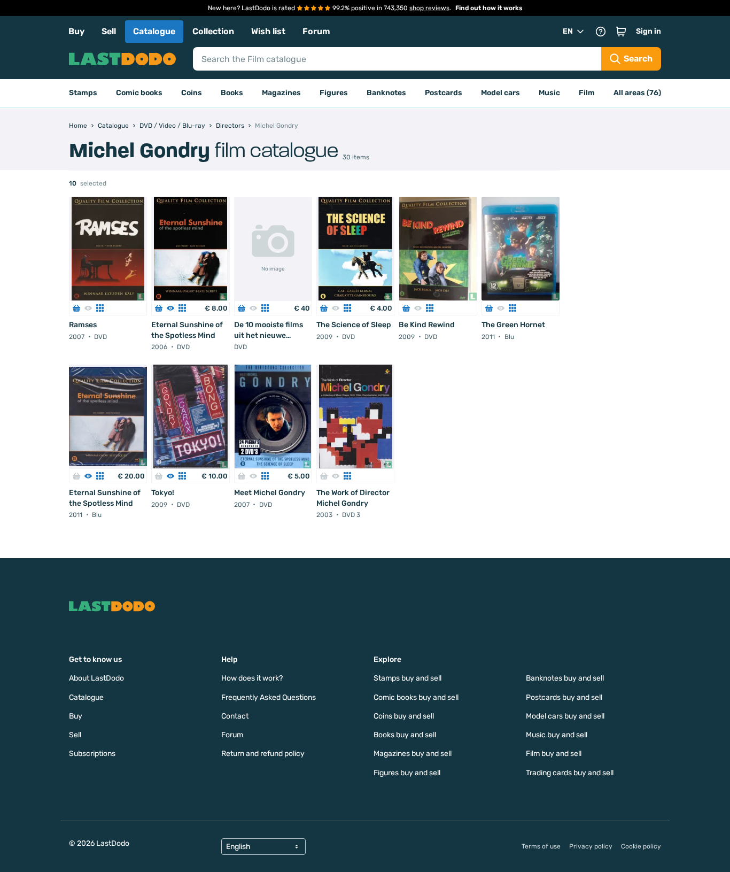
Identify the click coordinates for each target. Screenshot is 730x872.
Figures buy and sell (407, 772)
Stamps (83, 92)
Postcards (443, 92)
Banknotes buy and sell (565, 678)
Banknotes (386, 92)
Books (232, 92)
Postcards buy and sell (564, 697)
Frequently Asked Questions (268, 697)
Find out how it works (489, 8)
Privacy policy (590, 846)
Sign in (648, 31)
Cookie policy (641, 846)
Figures (334, 92)
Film (587, 92)
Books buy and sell (405, 734)
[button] (621, 31)
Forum (316, 31)
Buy (76, 31)
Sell (109, 31)
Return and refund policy (263, 753)
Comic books (139, 92)
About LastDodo (96, 678)
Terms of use (541, 846)
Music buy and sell (556, 734)
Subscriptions (92, 753)
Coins (191, 92)
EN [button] (568, 31)
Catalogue (154, 31)
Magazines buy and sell (413, 753)
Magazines (281, 92)
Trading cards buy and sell (569, 772)
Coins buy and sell (404, 716)
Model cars (500, 92)
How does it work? (252, 678)
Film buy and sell (553, 753)
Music (549, 92)
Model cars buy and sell (565, 716)
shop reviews (429, 8)
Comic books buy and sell (416, 697)
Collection (213, 31)
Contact (234, 716)
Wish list (268, 31)
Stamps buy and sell (407, 678)
